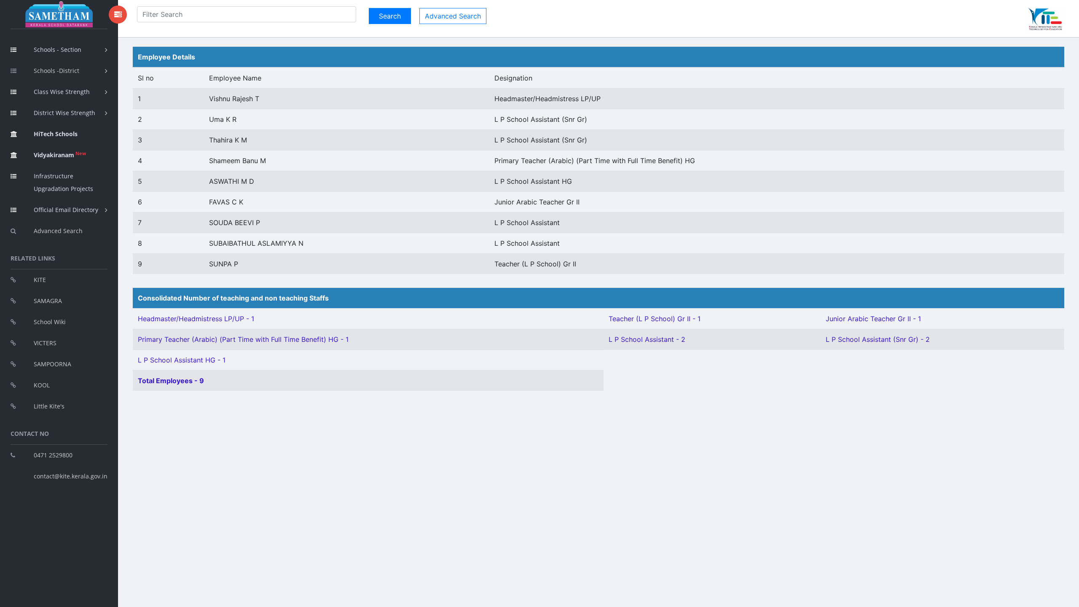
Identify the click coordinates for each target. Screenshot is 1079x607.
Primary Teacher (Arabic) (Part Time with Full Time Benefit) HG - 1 (243, 339)
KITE (40, 280)
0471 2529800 (53, 455)
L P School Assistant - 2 (647, 339)
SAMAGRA (48, 301)
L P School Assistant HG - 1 (181, 360)
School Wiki (50, 322)
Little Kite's (49, 406)
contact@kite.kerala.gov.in (70, 476)
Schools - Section (57, 50)
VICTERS (45, 343)
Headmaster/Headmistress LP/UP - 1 (196, 318)
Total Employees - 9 (171, 380)
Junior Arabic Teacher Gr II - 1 (873, 318)
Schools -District (56, 71)
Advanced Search (58, 231)
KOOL (42, 385)
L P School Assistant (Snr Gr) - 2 (878, 339)
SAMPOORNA (52, 364)
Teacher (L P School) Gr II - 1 (655, 318)
